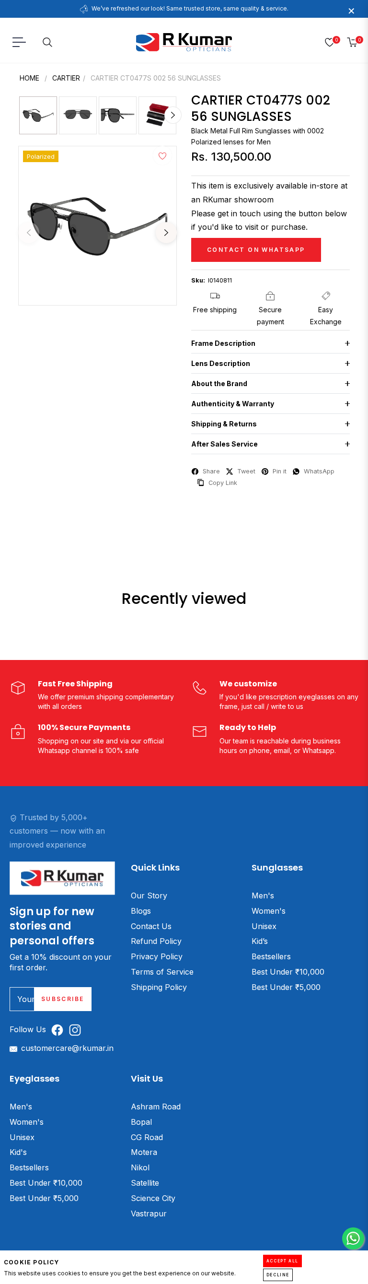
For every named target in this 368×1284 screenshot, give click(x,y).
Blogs (141, 911)
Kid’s (260, 941)
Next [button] (166, 232)
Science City (153, 1198)
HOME (29, 78)
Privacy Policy (157, 956)
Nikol (140, 1167)
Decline (277, 1274)
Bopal (141, 1122)
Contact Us (151, 926)
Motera (144, 1152)
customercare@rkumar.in (67, 1048)
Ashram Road (156, 1106)
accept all (282, 1261)
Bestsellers (271, 956)
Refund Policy (156, 941)
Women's (269, 911)
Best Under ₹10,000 (288, 972)
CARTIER (66, 78)
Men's (263, 895)
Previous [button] (28, 232)
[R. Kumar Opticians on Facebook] (60, 1030)
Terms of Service (162, 972)
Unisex (264, 926)
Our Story (149, 895)
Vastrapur (149, 1213)
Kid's (18, 1152)
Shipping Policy (159, 987)
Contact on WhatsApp (256, 249)
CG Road (147, 1137)
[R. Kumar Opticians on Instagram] (77, 1030)
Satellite (145, 1183)
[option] (97, 226)
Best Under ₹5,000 (286, 987)
